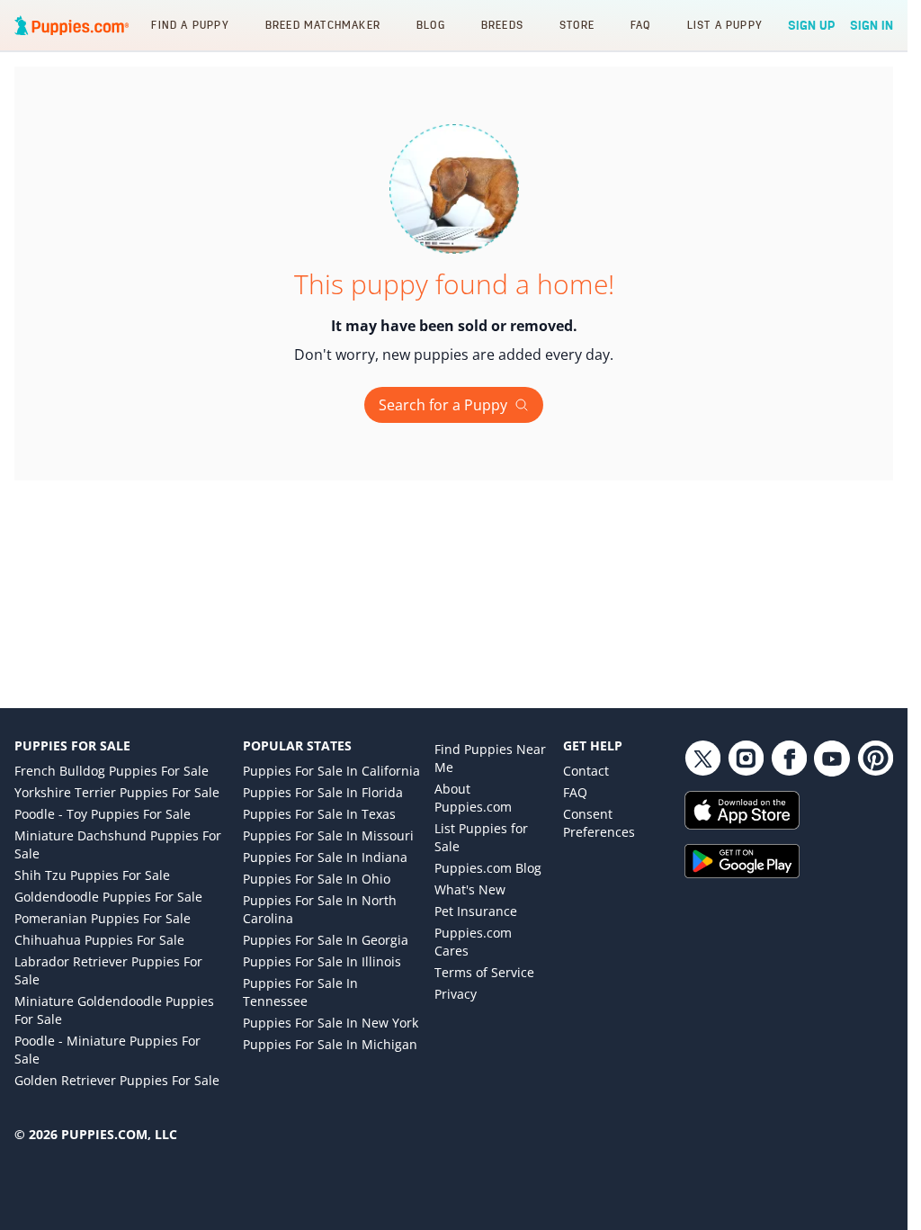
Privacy (455, 993)
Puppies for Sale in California (331, 770)
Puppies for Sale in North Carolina (320, 909)
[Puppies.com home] (72, 25)
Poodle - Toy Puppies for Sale (102, 813)
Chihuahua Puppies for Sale (99, 939)
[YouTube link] (832, 759)
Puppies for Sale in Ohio (316, 878)
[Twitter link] (702, 759)
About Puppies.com (473, 797)
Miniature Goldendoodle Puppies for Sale (114, 1010)
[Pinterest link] (875, 759)
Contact (586, 770)
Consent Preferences (599, 822)
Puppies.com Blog (487, 867)
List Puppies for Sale (481, 837)
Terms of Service (484, 972)
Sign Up (812, 25)
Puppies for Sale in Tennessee (300, 992)
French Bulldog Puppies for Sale (111, 770)
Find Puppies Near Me (490, 758)
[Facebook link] (789, 759)
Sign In (871, 25)
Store (577, 25)
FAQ (640, 25)
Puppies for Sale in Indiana (325, 857)
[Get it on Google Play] (788, 861)
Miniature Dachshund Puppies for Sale (117, 844)
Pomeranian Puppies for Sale (102, 918)
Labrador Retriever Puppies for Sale (108, 970)
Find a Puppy (189, 25)
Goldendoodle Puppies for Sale (108, 896)
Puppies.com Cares (473, 941)
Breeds (502, 25)
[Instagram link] (746, 759)
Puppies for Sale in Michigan (330, 1044)
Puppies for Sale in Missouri (328, 835)
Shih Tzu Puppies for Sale (92, 875)
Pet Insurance (475, 911)
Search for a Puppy (443, 405)
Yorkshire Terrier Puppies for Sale (116, 792)
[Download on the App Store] (788, 810)
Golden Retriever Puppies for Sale (116, 1080)
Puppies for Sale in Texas (319, 813)
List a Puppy (725, 25)
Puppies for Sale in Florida (323, 792)
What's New (469, 889)
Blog (430, 25)
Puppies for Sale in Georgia (325, 939)
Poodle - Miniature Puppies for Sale (107, 1049)
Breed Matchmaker (322, 25)
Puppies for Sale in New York (330, 1022)
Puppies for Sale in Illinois (322, 961)
